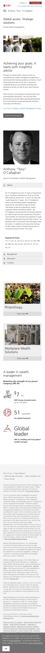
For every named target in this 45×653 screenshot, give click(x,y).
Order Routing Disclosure (18, 624)
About (9, 185)
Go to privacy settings (35, 643)
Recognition (12, 254)
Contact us (23, 3)
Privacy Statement (15, 641)
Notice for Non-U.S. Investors (12, 622)
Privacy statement (19, 473)
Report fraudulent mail (32, 476)
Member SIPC (27, 566)
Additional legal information (13, 476)
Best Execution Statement (27, 629)
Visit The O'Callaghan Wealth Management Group (22, 108)
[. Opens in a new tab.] (6, 5)
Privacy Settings (9, 479)
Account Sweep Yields (25, 631)
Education (11, 258)
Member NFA (14, 579)
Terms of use (7, 473)
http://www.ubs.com (32, 491)
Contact (10, 263)
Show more (22, 314)
